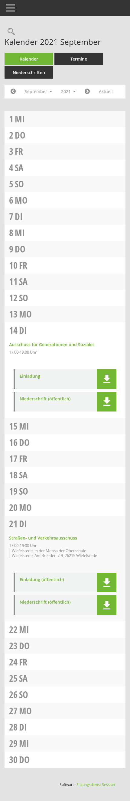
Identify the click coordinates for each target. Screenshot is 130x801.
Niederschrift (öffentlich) (45, 399)
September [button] (36, 91)
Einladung (30, 376)
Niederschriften (29, 72)
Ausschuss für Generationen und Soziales (52, 344)
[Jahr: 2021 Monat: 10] (87, 91)
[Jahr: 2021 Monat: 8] (13, 91)
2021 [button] (66, 91)
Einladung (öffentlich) (42, 579)
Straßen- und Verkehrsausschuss (43, 538)
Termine (78, 59)
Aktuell (106, 91)
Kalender (29, 59)
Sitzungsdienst (95, 784)
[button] (106, 379)
